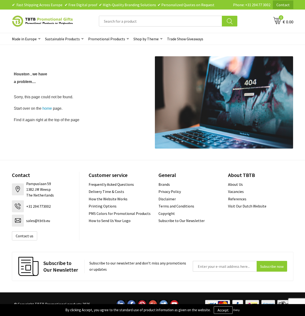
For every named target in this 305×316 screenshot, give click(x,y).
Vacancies (236, 191)
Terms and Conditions (176, 206)
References (237, 199)
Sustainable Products (62, 38)
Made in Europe (24, 38)
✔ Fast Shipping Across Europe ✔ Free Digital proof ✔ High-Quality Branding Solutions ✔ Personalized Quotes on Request (113, 4)
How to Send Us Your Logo (110, 220)
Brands (164, 184)
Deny (236, 310)
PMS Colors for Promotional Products (120, 213)
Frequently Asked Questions (111, 184)
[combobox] (160, 21)
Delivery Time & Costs (106, 191)
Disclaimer (167, 199)
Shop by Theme (146, 38)
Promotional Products (106, 38)
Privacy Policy (169, 191)
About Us (235, 184)
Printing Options (103, 206)
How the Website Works (108, 199)
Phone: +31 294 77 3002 (251, 4)
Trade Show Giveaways (185, 38)
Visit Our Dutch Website (247, 206)
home (47, 108)
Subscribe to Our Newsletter (181, 220)
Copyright (166, 213)
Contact (283, 4)
